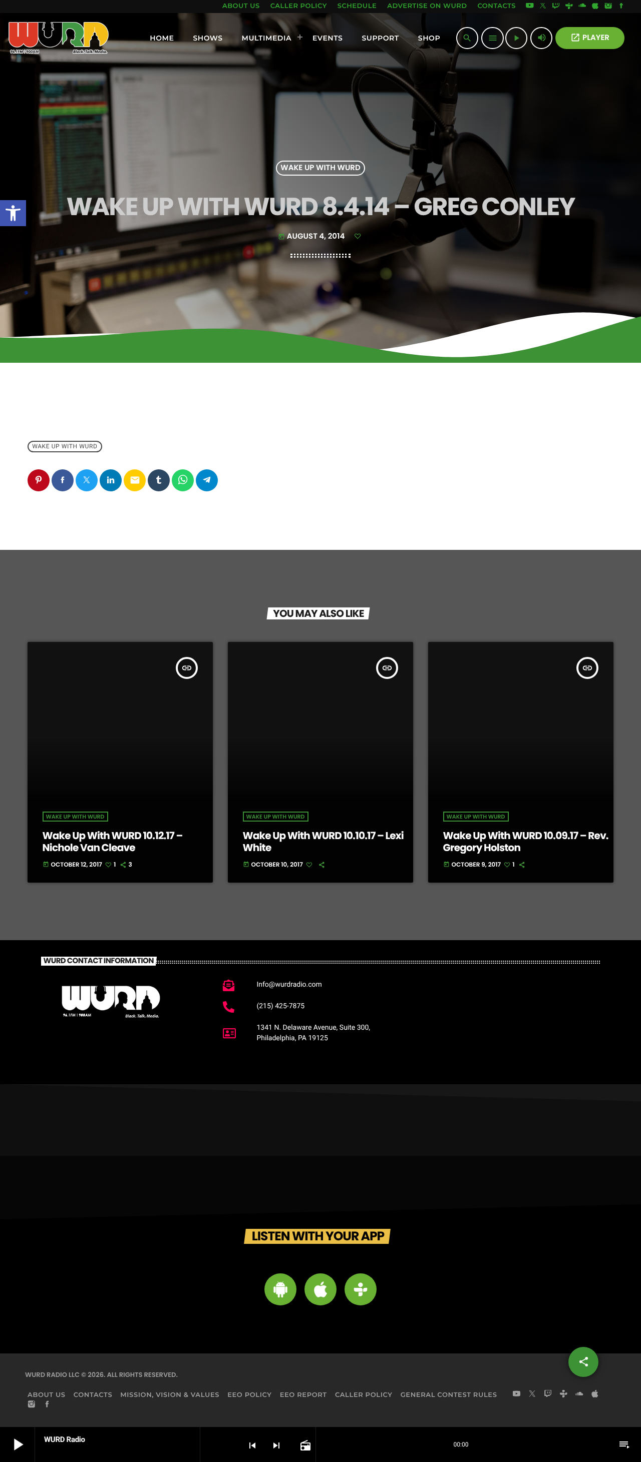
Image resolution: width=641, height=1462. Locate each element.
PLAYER (589, 38)
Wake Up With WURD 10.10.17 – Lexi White (323, 842)
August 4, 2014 (312, 236)
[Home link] (59, 38)
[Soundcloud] (582, 6)
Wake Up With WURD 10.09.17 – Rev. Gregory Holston (525, 842)
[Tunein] (569, 6)
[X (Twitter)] (543, 6)
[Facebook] (621, 6)
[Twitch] (556, 6)
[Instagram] (608, 6)
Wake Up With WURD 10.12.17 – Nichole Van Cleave (113, 842)
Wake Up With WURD (320, 168)
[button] (13, 213)
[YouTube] (530, 6)
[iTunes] (595, 6)
